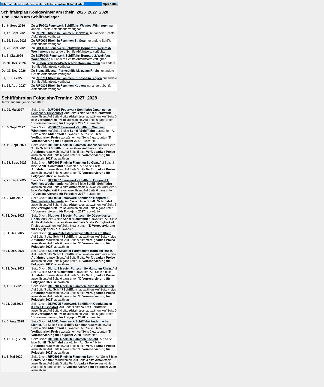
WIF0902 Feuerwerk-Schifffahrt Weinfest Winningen (72, 25)
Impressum (110, 4)
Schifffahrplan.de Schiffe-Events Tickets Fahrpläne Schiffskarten (42, 3)
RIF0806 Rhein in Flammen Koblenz (61, 85)
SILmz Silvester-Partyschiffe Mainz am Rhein (67, 70)
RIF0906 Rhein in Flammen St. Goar (61, 40)
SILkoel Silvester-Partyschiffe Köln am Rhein (79, 233)
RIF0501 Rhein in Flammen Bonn (71, 356)
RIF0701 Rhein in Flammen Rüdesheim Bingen (69, 78)
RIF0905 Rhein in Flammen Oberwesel (62, 33)
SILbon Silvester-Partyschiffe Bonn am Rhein (68, 63)
